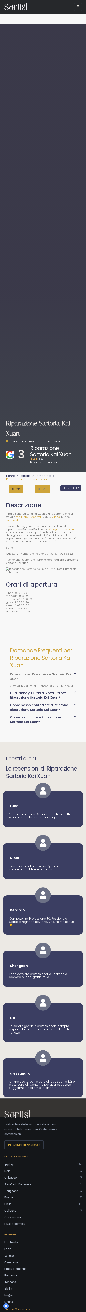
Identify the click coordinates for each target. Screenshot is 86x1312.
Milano (55, 517)
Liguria (8, 1301)
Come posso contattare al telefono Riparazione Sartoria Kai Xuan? (39, 707)
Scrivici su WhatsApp (26, 1144)
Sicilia (8, 1288)
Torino (43, 1164)
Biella (43, 1204)
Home (10, 476)
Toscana (10, 1282)
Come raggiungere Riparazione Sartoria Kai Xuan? (35, 719)
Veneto (9, 1255)
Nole (43, 1171)
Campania (11, 1262)
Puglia (8, 1295)
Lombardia (43, 476)
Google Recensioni (61, 529)
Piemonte (10, 1275)
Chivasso (43, 1177)
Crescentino (43, 1217)
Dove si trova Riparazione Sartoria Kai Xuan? (40, 676)
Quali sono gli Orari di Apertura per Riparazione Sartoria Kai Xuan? (38, 695)
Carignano (43, 1191)
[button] (42, 489)
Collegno (43, 1210)
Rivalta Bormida (43, 1223)
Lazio (7, 1249)
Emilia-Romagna (15, 1268)
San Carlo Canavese (43, 1184)
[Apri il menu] (78, 7)
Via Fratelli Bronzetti (29, 517)
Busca (43, 1197)
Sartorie (25, 476)
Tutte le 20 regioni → (17, 1309)
